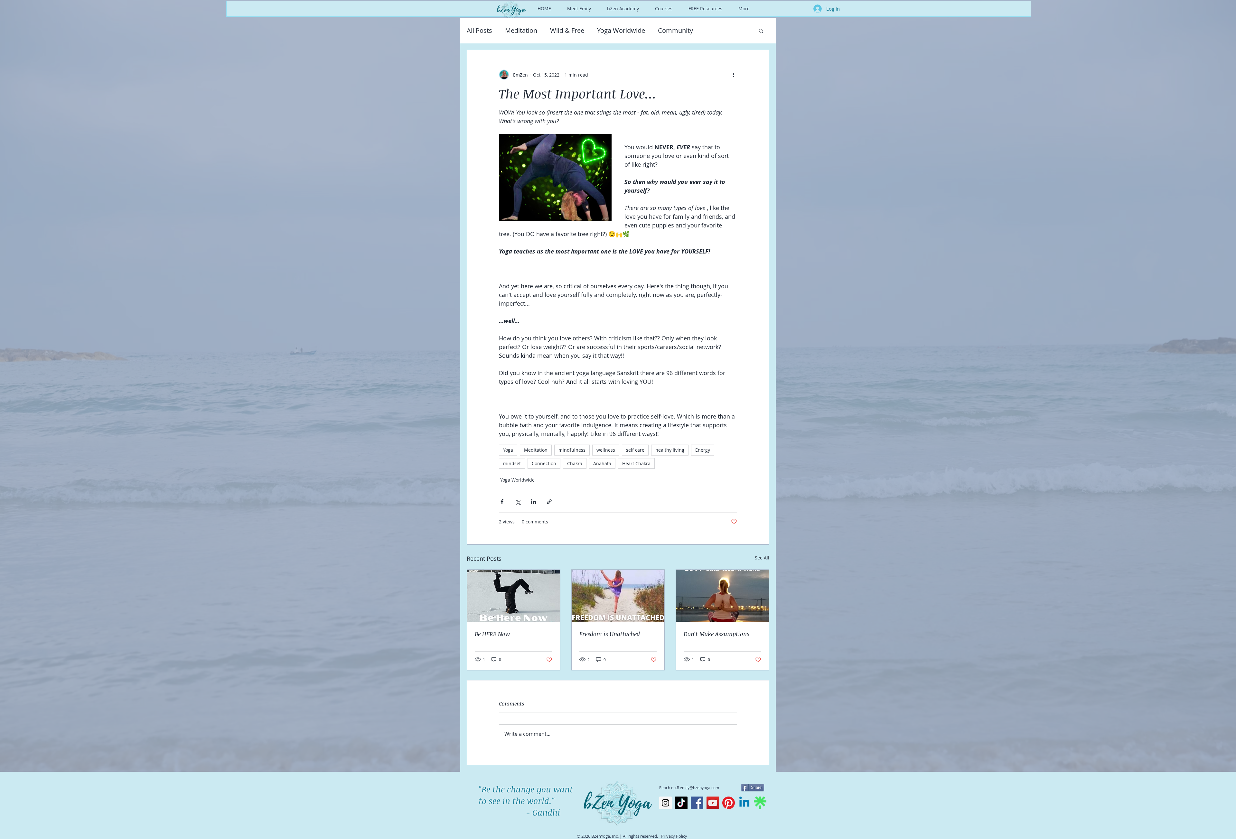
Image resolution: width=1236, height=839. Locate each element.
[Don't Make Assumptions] (722, 596)
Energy (702, 450)
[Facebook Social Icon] (697, 803)
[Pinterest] (728, 803)
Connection (544, 463)
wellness (605, 450)
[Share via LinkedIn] (533, 502)
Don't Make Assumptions (716, 634)
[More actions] (733, 74)
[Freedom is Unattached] (618, 596)
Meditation (521, 30)
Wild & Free (567, 30)
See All (762, 558)
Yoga (508, 450)
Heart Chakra (636, 463)
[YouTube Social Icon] (713, 803)
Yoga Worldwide (621, 30)
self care (635, 450)
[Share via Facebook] (502, 502)
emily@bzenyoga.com (699, 787)
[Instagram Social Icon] (665, 803)
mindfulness (571, 450)
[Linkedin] (744, 803)
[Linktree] (760, 803)
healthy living (669, 450)
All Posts (479, 30)
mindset (512, 463)
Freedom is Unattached (609, 634)
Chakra (574, 463)
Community (675, 30)
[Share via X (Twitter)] (518, 502)
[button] (761, 30)
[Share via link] (549, 502)
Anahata (602, 463)
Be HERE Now (492, 634)
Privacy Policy (674, 836)
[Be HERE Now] (513, 596)
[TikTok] (681, 803)
